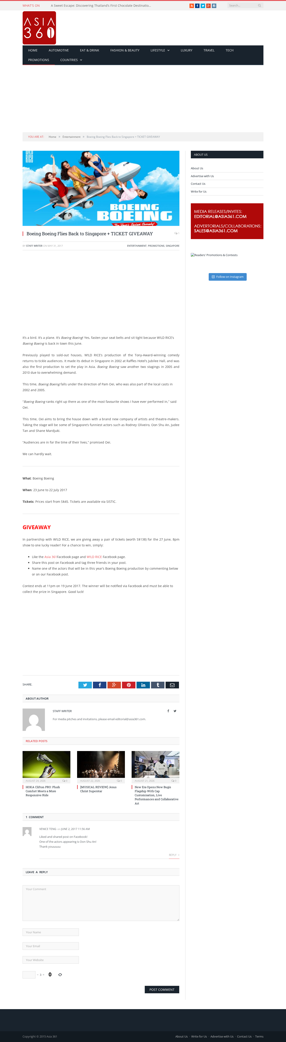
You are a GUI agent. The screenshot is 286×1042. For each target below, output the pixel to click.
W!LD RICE (94, 557)
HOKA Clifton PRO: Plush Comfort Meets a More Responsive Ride (43, 791)
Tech (229, 50)
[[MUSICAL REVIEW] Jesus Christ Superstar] (101, 766)
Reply (173, 855)
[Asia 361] (39, 26)
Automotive (59, 50)
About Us (197, 168)
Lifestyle (158, 50)
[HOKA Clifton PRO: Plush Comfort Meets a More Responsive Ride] (46, 766)
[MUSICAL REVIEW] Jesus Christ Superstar (98, 789)
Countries (69, 60)
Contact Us (198, 184)
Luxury (186, 50)
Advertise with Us (202, 176)
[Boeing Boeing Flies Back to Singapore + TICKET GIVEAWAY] (101, 189)
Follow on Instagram (230, 277)
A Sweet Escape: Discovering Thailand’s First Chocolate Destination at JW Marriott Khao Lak (102, 6)
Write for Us (198, 191)
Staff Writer (34, 245)
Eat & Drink (89, 50)
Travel (209, 50)
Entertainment (137, 245)
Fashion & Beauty (124, 50)
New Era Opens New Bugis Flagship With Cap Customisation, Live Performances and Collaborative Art (157, 795)
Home (33, 50)
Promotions (38, 60)
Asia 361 (50, 557)
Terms (259, 1036)
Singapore (172, 245)
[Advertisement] (143, 98)
